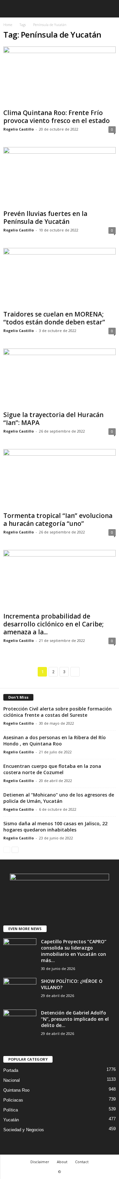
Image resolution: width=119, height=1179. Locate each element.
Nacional (11, 1080)
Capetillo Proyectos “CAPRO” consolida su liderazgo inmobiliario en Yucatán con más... (73, 950)
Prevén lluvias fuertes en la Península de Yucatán (45, 217)
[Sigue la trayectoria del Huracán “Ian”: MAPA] (59, 378)
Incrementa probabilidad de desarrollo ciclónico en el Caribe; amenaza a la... (53, 624)
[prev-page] (6, 849)
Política (10, 1109)
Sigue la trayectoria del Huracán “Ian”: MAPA (53, 418)
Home (7, 24)
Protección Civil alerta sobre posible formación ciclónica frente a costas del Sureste (57, 712)
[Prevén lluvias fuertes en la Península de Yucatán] (59, 177)
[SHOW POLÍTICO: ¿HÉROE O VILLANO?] (19, 990)
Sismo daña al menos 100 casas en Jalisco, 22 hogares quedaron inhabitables (55, 826)
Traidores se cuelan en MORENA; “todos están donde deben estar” (54, 318)
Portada (10, 1070)
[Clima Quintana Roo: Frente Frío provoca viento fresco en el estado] (59, 76)
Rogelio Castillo (18, 129)
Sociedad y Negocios (23, 1129)
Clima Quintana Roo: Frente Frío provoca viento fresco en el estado (56, 116)
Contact (82, 1161)
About (62, 1161)
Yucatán (11, 1119)
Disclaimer (39, 1161)
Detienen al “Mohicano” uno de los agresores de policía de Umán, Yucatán (58, 798)
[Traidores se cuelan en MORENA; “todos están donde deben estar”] (59, 278)
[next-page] (15, 849)
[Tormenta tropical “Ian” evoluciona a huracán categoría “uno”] (59, 479)
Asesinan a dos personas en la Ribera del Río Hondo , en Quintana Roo (54, 740)
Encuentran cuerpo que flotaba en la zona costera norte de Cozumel (52, 769)
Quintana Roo (16, 1090)
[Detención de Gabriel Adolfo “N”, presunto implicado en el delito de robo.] (19, 1022)
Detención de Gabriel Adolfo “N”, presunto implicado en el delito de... (75, 1019)
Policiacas (13, 1100)
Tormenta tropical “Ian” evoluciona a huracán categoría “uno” (57, 519)
